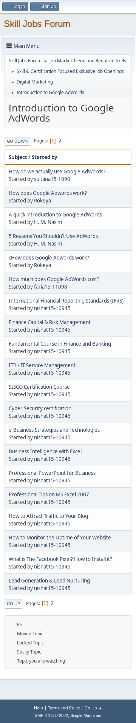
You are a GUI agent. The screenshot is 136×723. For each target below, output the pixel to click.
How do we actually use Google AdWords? (57, 171)
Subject (18, 157)
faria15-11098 (50, 286)
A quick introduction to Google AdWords (55, 214)
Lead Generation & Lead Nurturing (49, 580)
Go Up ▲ (93, 708)
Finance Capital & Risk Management (50, 322)
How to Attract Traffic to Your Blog (48, 516)
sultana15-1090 (52, 179)
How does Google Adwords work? (48, 193)
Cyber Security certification (40, 408)
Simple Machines (85, 715)
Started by (44, 157)
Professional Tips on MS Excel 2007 (49, 494)
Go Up (13, 603)
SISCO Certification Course (39, 386)
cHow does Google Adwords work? (49, 257)
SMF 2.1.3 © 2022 (51, 715)
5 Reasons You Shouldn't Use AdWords (53, 236)
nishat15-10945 (52, 308)
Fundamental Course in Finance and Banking (60, 343)
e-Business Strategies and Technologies (54, 429)
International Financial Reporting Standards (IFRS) (66, 300)
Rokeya (42, 200)
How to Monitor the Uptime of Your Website (60, 537)
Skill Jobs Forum (37, 24)
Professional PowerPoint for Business (52, 473)
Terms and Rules (64, 708)
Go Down (17, 141)
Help (38, 708)
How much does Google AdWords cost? (54, 279)
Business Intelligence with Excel (45, 451)
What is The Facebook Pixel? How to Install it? (60, 559)
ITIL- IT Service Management (42, 365)
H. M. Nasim (48, 222)
